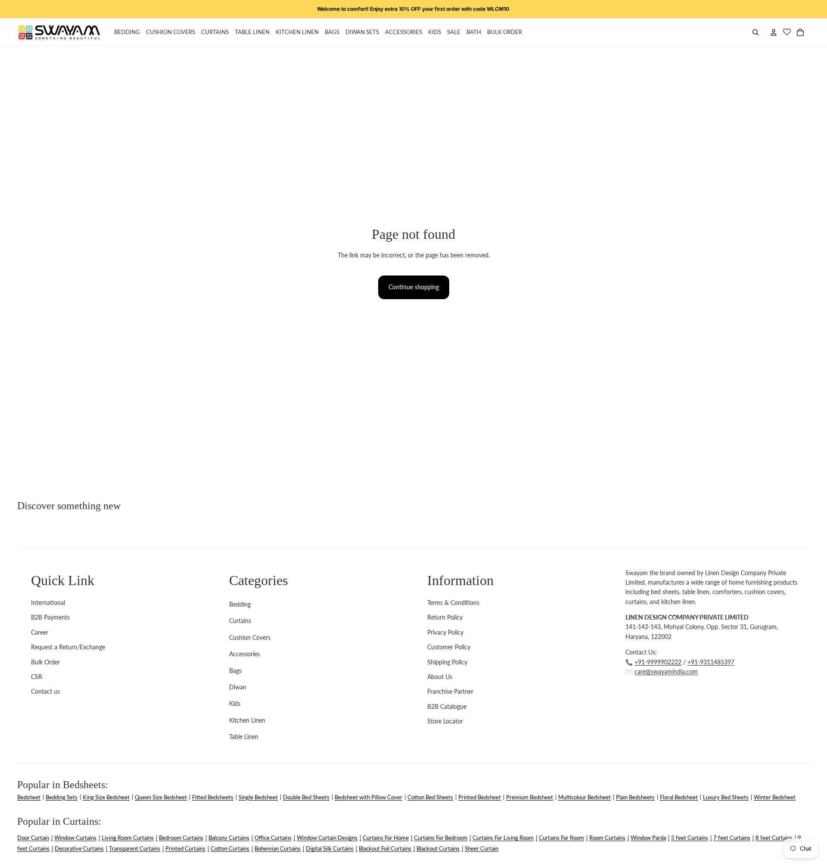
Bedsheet (28, 797)
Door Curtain (33, 837)
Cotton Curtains (230, 848)
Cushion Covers (249, 637)
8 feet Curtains (774, 837)
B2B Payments (50, 617)
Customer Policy (448, 647)
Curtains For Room (561, 837)
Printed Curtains (185, 848)
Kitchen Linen (247, 720)
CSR (36, 676)
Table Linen (243, 736)
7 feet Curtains (731, 837)
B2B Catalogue (446, 706)
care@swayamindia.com (666, 671)
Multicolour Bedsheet (584, 797)
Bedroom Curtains (181, 837)
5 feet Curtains (689, 837)
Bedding (240, 604)
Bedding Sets (62, 797)
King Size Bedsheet (106, 797)
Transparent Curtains (134, 848)
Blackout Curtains (438, 848)
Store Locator (445, 721)
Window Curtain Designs (327, 837)
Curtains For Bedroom (440, 837)
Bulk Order (45, 662)
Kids (234, 703)
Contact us (45, 691)
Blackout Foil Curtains (385, 848)
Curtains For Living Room (503, 837)
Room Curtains (607, 837)
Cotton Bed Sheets (430, 797)
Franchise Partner (450, 691)
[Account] (773, 32)
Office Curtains (273, 837)
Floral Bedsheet (679, 797)
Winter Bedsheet (775, 797)
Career (39, 632)
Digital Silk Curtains (330, 848)
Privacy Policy (445, 632)
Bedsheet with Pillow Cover (368, 797)
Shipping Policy (447, 662)
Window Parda (648, 837)
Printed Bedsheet (479, 797)
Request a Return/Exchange (68, 647)
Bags (235, 670)
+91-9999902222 (657, 662)
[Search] (755, 32)
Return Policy (445, 617)
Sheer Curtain (481, 848)
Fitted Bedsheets (212, 797)
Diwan (237, 687)
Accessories (244, 653)
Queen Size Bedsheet (161, 797)
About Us (439, 676)
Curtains (240, 620)
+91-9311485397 (710, 662)
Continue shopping (414, 287)
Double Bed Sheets (306, 797)
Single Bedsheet (258, 797)
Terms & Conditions (453, 602)
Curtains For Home (386, 837)
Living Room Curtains (128, 837)
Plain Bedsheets (635, 797)
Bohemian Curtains (278, 848)
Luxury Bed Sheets (726, 797)
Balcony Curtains (228, 837)
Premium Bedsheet (529, 797)
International (48, 602)
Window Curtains (75, 837)
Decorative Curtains (79, 848)
